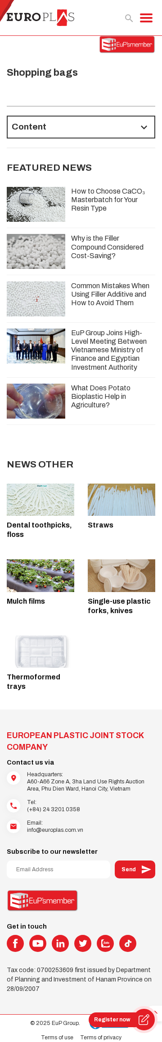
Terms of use (57, 1037)
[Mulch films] (40, 575)
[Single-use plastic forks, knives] (121, 575)
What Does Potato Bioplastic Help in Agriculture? (100, 396)
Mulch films (26, 601)
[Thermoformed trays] (40, 652)
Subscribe (135, 869)
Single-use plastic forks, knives (119, 605)
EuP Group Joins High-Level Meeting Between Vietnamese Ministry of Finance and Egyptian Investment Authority (109, 350)
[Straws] (121, 500)
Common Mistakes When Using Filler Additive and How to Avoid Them (110, 294)
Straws (100, 525)
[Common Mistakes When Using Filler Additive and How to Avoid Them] (36, 298)
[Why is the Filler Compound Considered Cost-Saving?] (36, 251)
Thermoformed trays (33, 681)
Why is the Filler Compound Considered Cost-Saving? (107, 246)
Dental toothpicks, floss (39, 529)
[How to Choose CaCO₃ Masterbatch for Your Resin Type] (36, 204)
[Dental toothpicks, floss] (40, 500)
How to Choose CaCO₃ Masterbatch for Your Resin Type (108, 199)
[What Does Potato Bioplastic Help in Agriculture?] (36, 401)
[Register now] (144, 1019)
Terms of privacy (101, 1037)
